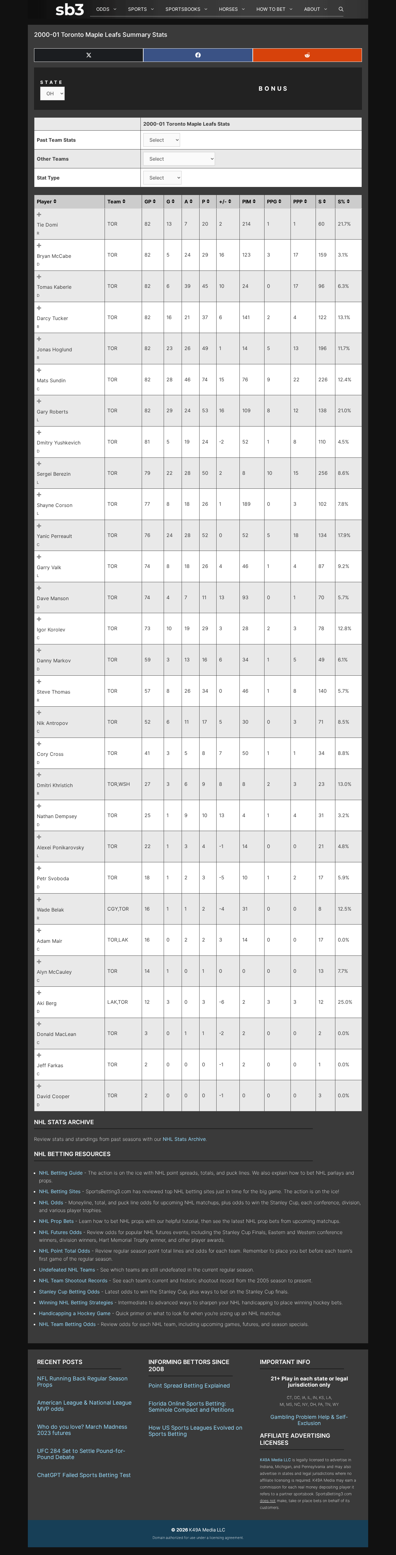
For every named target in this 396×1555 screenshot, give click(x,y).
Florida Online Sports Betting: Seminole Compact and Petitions (191, 1406)
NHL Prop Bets (56, 1221)
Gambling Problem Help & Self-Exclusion (309, 1420)
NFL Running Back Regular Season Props (82, 1381)
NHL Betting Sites (59, 1191)
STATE (52, 82)
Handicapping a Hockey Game (74, 1313)
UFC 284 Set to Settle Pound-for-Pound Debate (81, 1454)
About (312, 9)
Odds (103, 9)
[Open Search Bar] (338, 9)
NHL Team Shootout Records (73, 1280)
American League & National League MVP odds (84, 1405)
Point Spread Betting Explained (189, 1385)
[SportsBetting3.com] (71, 9)
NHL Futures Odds (60, 1232)
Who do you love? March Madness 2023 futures (82, 1429)
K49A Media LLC (275, 1460)
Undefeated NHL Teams (67, 1270)
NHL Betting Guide (61, 1173)
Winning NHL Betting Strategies (76, 1302)
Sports (137, 9)
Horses (228, 9)
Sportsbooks (183, 9)
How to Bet (271, 9)
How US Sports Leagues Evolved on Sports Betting (195, 1430)
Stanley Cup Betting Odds (69, 1292)
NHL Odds (51, 1202)
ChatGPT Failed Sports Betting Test (84, 1475)
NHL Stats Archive (184, 1139)
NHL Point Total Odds (64, 1251)
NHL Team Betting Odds (67, 1324)
